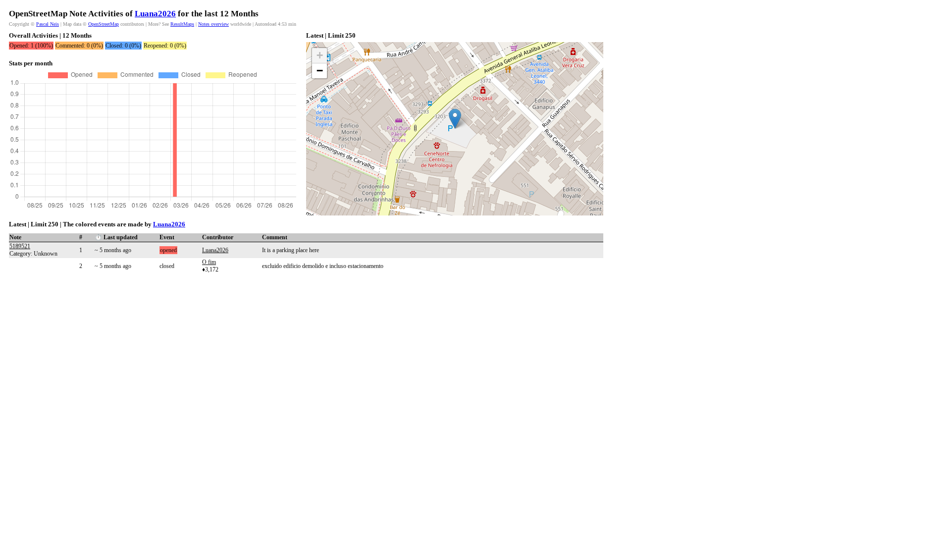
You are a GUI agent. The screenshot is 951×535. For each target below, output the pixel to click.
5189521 (19, 246)
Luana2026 (155, 13)
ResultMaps (182, 24)
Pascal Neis (47, 24)
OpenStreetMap (103, 24)
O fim (209, 262)
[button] (455, 118)
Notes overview (213, 24)
